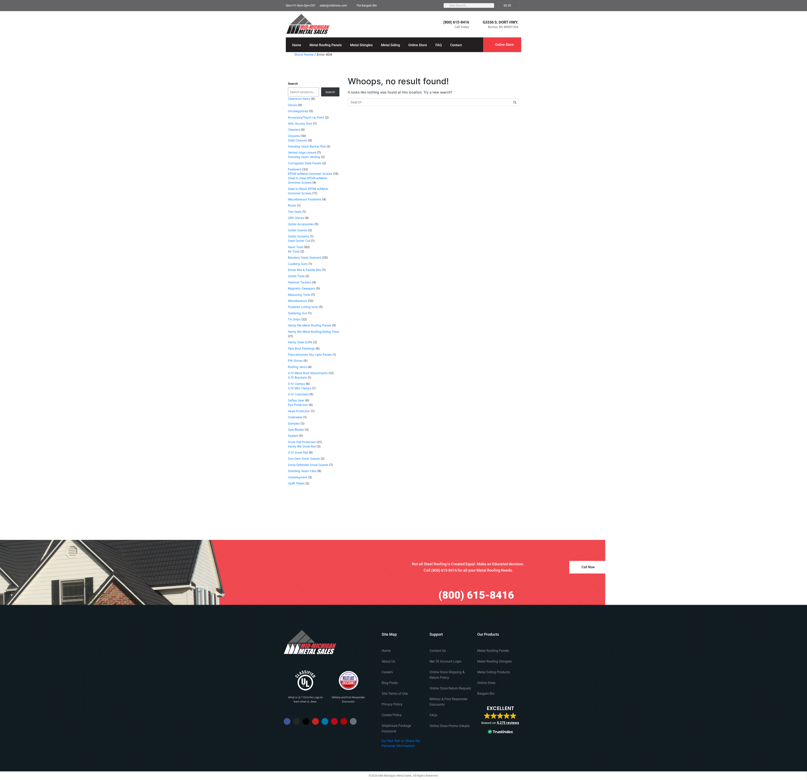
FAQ (438, 45)
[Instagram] (296, 721)
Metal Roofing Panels (326, 45)
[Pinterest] (334, 721)
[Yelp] (343, 721)
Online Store (417, 45)
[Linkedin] (325, 721)
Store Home (303, 54)
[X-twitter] (306, 721)
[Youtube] (315, 721)
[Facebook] (287, 721)
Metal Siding (390, 45)
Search (293, 83)
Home (296, 45)
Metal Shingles (361, 45)
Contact (456, 45)
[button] (500, 720)
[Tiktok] (353, 721)
